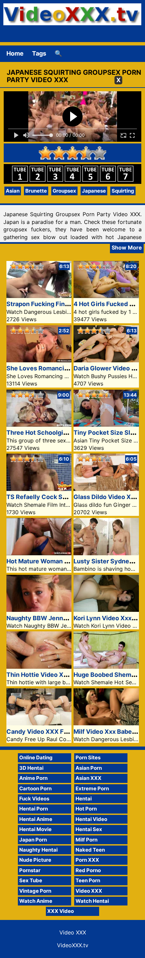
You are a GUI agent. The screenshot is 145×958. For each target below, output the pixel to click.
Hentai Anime (35, 819)
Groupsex (64, 191)
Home (15, 53)
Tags (39, 53)
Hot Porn (86, 808)
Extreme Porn (92, 788)
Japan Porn (33, 839)
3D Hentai (31, 768)
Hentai (84, 798)
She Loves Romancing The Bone (53, 368)
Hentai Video (91, 819)
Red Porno (88, 870)
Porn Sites (88, 757)
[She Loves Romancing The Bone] (39, 360)
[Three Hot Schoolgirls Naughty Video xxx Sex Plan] (39, 424)
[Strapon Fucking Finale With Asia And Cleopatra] (39, 295)
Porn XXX (87, 860)
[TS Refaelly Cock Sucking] (39, 488)
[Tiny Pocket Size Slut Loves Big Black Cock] (106, 424)
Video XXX (89, 891)
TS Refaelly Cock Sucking (44, 496)
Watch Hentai (92, 901)
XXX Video (60, 911)
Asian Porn (89, 768)
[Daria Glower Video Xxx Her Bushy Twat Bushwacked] (106, 360)
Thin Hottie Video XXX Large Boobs (58, 674)
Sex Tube (30, 880)
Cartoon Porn (35, 788)
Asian (13, 191)
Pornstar (29, 870)
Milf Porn (86, 839)
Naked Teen (90, 850)
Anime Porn (33, 778)
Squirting (123, 191)
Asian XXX (89, 778)
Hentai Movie (35, 829)
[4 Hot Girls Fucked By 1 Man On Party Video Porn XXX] (106, 295)
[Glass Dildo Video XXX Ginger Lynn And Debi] (106, 488)
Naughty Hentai (38, 850)
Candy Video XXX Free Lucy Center (58, 731)
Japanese (94, 191)
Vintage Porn (35, 891)
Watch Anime (35, 901)
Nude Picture (35, 860)
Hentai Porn (33, 808)
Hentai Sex (89, 829)
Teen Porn (88, 880)
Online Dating (36, 757)
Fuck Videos (34, 798)
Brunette (36, 191)
